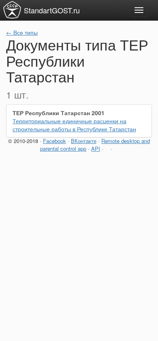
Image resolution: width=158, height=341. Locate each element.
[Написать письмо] (107, 148)
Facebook (54, 141)
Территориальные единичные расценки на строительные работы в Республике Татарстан (74, 125)
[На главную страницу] (12, 10)
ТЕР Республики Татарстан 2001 (59, 113)
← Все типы (22, 32)
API (95, 148)
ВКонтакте (83, 141)
